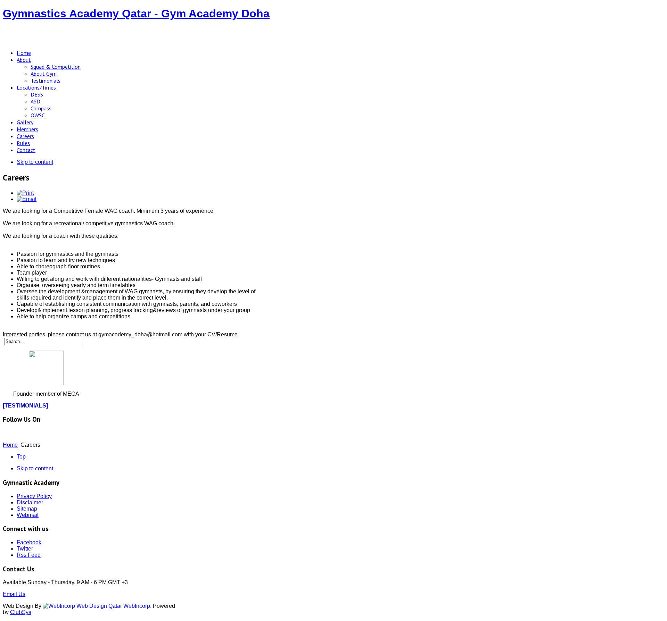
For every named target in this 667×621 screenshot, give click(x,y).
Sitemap (27, 509)
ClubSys (20, 612)
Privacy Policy (34, 496)
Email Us (14, 594)
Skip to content (35, 162)
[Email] (26, 199)
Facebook (29, 542)
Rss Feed (29, 555)
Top (21, 457)
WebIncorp (136, 606)
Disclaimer (30, 502)
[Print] (25, 193)
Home (10, 445)
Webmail (28, 515)
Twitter (25, 549)
